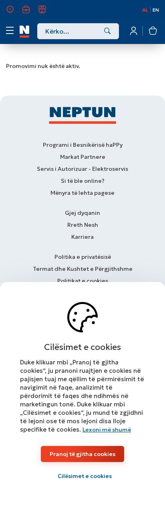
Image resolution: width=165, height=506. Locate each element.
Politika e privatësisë (82, 256)
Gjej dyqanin (82, 212)
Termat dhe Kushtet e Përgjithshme (83, 268)
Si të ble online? (83, 180)
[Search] (107, 31)
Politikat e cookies (82, 280)
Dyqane (46, 12)
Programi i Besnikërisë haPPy (83, 144)
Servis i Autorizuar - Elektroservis (82, 168)
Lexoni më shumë (106, 429)
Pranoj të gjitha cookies (82, 454)
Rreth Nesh (14, 12)
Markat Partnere (82, 156)
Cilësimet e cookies (85, 476)
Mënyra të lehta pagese (82, 192)
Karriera (30, 12)
